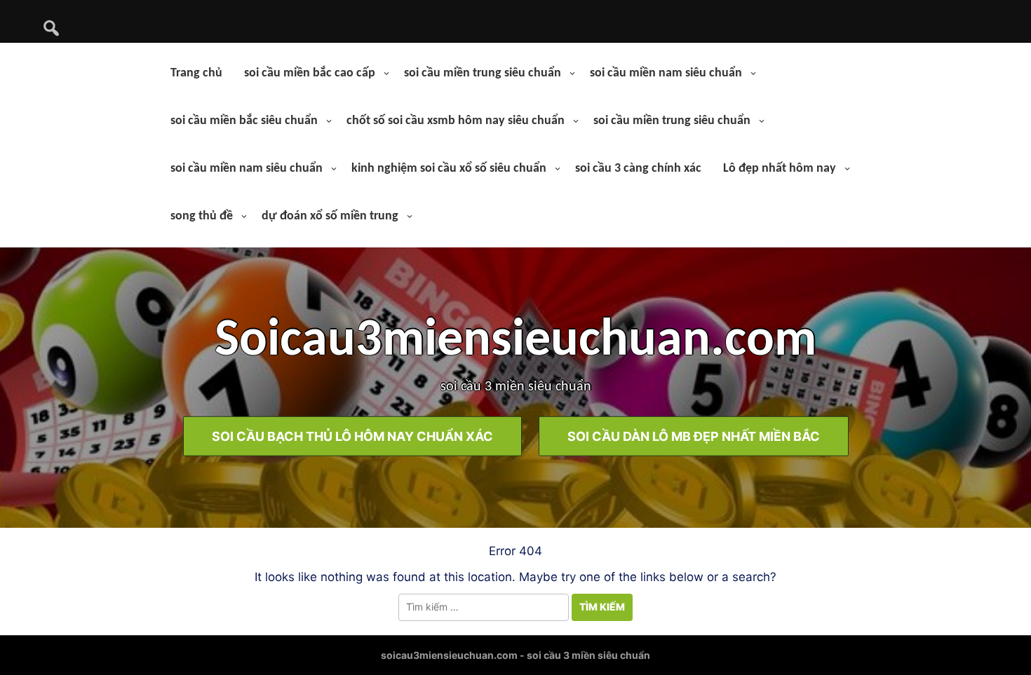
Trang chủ (196, 73)
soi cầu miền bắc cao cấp (309, 73)
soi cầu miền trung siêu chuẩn (482, 73)
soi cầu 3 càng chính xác (638, 168)
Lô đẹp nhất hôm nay (779, 168)
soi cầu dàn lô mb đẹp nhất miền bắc (693, 435)
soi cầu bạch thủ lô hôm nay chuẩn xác (352, 435)
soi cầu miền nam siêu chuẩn (666, 73)
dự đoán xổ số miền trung (330, 216)
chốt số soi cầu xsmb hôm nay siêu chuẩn (455, 121)
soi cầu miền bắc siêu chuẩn (244, 121)
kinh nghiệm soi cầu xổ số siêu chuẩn (448, 168)
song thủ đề (201, 216)
